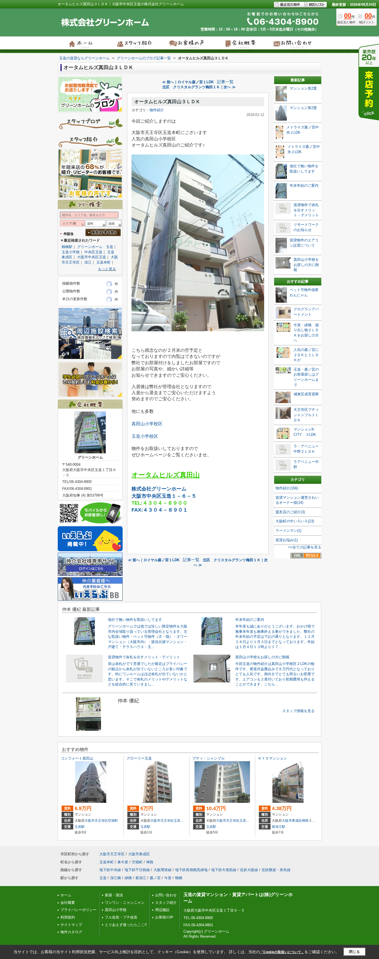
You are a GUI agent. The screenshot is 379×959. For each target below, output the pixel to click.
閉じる (354, 952)
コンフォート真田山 (77, 758)
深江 (88, 262)
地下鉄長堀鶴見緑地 (191, 870)
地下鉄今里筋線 (223, 870)
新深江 (140, 878)
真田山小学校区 (147, 423)
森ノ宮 (155, 878)
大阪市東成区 (292, 821)
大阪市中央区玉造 (91, 257)
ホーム (65, 895)
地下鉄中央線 (110, 870)
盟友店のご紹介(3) (290, 512)
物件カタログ (71, 932)
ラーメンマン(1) (288, 530)
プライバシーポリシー (78, 910)
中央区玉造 (93, 252)
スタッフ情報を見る (298, 711)
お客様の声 (164, 917)
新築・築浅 (114, 895)
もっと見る (107, 269)
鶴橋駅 (67, 247)
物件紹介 (157, 110)
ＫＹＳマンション (272, 758)
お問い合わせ (166, 895)
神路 (305, 821)
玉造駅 (80, 827)
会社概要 (67, 902)
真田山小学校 (116, 910)
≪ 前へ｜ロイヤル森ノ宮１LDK (188, 82)
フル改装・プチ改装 (121, 917)
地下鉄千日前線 (137, 870)
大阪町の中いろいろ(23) (295, 521)
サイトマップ (71, 925)
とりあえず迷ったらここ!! (126, 925)
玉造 (103, 878)
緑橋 (128, 878)
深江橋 (115, 878)
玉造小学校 (71, 252)
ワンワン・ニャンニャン (125, 902)
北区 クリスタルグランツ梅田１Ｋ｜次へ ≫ (199, 87)
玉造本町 (103, 262)
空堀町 (113, 821)
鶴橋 (178, 878)
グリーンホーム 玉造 (95, 247)
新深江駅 (278, 827)
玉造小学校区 (145, 436)
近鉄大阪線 (249, 870)
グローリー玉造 (139, 758)
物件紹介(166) (287, 488)
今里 (167, 878)
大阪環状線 (162, 870)
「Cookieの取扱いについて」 (282, 952)
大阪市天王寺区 (96, 821)
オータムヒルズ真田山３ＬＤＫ (167, 101)
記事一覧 (225, 82)
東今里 (122, 862)
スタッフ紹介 (166, 902)
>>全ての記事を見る (304, 547)
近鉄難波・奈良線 (276, 870)
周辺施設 (162, 910)
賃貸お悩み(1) (287, 540)
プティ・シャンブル (208, 758)
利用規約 (67, 917)
